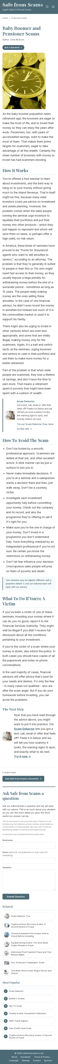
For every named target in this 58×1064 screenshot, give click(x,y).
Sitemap (26, 1060)
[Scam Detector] (7, 737)
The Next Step (13, 709)
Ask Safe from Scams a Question (22, 778)
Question (6, 867)
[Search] (47, 7)
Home (5, 18)
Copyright (13, 1060)
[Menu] (53, 7)
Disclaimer (26, 1057)
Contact (37, 1060)
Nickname (7, 840)
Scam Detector (26, 401)
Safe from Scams (22, 5)
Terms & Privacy (42, 1057)
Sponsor (48, 1060)
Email (25, 854)
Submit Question (16, 896)
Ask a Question (12, 47)
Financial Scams (19, 18)
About (14, 1057)
